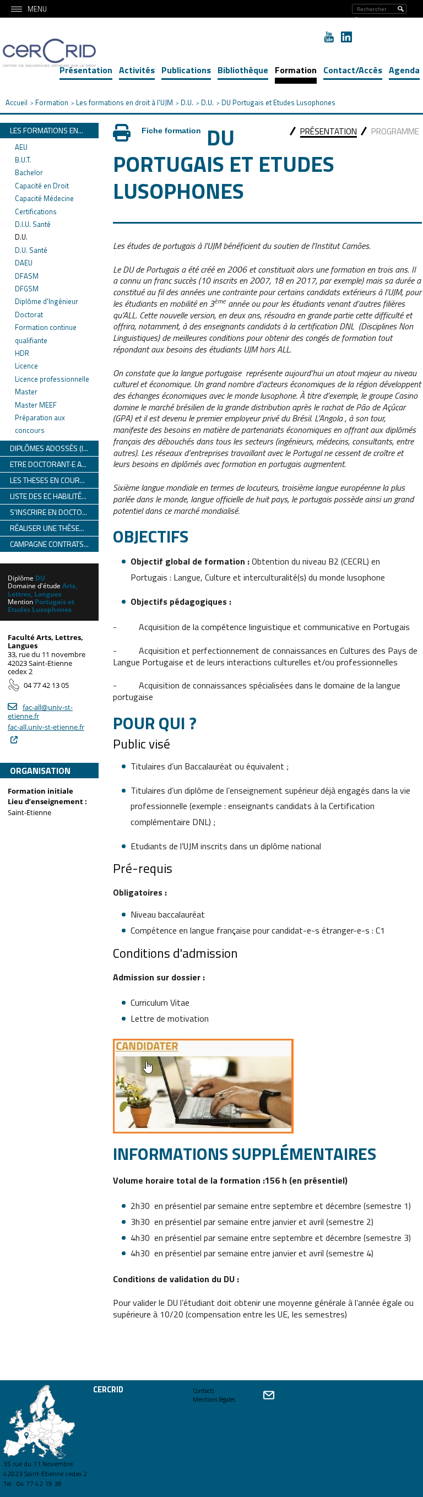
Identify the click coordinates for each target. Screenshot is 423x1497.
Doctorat (29, 314)
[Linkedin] (346, 37)
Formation (296, 70)
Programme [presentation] (395, 131)
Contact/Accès (352, 70)
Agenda (404, 70)
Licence (26, 365)
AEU (21, 147)
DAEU (23, 262)
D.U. (21, 236)
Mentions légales (214, 1399)
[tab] (328, 132)
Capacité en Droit (42, 185)
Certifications (36, 211)
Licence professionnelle (52, 378)
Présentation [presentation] (328, 131)
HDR (22, 353)
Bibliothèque (243, 70)
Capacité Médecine (44, 198)
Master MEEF (36, 404)
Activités (137, 70)
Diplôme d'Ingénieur (46, 301)
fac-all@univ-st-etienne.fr (40, 711)
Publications (186, 70)
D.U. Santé (31, 250)
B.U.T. (23, 159)
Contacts (203, 1390)
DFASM (27, 275)
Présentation (85, 70)
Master (26, 391)
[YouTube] (328, 37)
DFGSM (27, 288)
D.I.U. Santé (33, 224)
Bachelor (29, 172)
